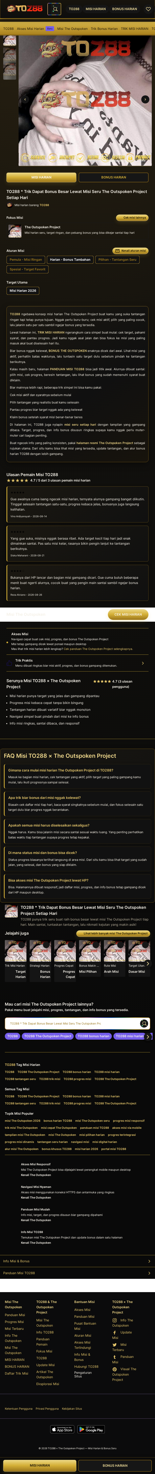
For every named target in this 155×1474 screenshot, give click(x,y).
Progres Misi (14, 1322)
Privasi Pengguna (47, 1408)
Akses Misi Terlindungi (82, 1345)
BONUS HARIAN (17, 1367)
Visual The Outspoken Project (124, 1374)
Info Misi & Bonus (16, 1261)
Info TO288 (45, 1332)
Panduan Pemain (42, 1341)
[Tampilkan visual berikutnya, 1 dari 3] (145, 99)
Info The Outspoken (13, 1338)
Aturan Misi (82, 1335)
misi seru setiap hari (80, 424)
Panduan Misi (15, 1315)
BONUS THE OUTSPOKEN (68, 350)
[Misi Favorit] (148, 9)
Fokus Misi (44, 1351)
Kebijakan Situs (72, 1408)
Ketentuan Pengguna (18, 1408)
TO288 (8, 29)
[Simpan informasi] (21, 945)
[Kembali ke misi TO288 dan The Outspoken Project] (25, 9)
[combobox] (54, 9)
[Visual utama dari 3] (25, 99)
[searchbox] (77, 1023)
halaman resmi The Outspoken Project (104, 443)
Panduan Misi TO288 (19, 1273)
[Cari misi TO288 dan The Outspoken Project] (55, 9)
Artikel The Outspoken (44, 1374)
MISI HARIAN (14, 1360)
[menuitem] (8, 28)
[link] (12, 1036)
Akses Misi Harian (34, 29)
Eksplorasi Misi (47, 1384)
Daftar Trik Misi (16, 1373)
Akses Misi (82, 1310)
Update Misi (45, 1365)
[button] (9, 39)
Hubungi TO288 (86, 1367)
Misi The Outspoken (72, 29)
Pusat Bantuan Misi (85, 1326)
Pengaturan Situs (83, 1374)
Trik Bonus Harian (104, 29)
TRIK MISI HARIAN (134, 29)
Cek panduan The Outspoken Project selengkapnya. (98, 648)
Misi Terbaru (14, 1329)
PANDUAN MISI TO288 (67, 369)
